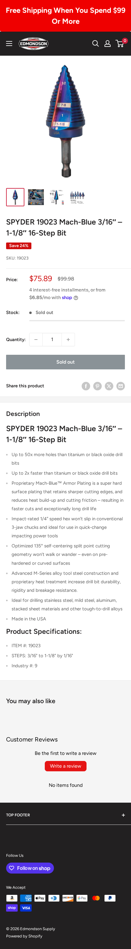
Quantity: (16, 339)
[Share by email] (120, 386)
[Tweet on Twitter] (109, 386)
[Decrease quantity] (36, 339)
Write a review (65, 766)
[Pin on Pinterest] (97, 386)
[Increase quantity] (68, 339)
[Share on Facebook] (86, 386)
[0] (120, 43)
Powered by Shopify (24, 936)
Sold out (65, 362)
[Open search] (95, 43)
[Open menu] (9, 43)
